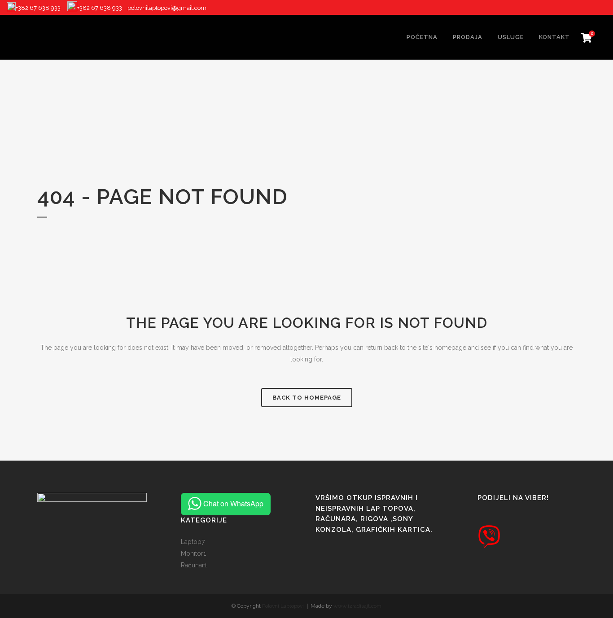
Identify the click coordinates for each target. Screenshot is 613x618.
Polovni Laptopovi (283, 606)
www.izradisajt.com (357, 606)
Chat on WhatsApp (233, 503)
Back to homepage (306, 397)
